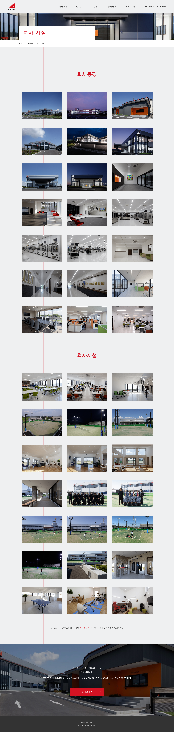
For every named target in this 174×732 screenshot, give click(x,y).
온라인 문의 (129, 6)
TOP (20, 44)
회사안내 (63, 6)
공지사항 (112, 6)
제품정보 (79, 6)
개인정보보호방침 (87, 722)
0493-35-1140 (106, 678)
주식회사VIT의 (86, 628)
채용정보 (95, 6)
